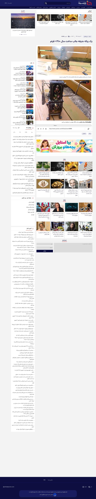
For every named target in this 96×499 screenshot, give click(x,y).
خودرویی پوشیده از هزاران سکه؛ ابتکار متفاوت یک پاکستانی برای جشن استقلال (43, 174)
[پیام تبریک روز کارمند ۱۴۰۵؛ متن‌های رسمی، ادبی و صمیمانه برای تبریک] (85, 226)
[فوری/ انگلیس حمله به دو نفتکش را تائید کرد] (29, 95)
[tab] (24, 34)
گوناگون (90, 11)
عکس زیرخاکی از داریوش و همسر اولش (44, 233)
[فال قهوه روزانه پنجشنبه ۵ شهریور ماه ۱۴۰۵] (85, 207)
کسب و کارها (32, 7)
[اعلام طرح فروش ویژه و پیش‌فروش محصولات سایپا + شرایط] (85, 17)
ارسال (45, 251)
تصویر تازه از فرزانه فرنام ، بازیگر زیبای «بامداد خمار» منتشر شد (72, 234)
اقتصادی (83, 7)
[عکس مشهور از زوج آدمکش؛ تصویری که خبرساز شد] (43, 17)
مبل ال (32, 215)
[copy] (88, 128)
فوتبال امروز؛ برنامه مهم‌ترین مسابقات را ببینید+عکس (23, 275)
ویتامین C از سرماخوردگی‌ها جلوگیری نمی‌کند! (24, 350)
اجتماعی (68, 7)
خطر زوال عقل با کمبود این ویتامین (26, 353)
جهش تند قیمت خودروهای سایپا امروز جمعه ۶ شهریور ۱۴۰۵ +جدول (20, 90)
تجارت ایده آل (31, 210)
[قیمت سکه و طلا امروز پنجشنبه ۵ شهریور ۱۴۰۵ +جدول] (57, 184)
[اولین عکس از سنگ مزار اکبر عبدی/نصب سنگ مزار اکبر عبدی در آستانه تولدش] (57, 226)
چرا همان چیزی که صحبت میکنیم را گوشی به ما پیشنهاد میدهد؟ (20, 74)
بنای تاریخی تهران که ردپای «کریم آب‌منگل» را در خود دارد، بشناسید (86, 191)
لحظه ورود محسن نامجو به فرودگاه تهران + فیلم (20, 107)
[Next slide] (33, 21)
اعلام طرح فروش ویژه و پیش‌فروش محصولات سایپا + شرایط (85, 22)
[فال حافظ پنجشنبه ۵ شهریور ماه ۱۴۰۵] (43, 184)
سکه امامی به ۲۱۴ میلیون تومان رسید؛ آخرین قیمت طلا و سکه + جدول (71, 23)
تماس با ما (10, 3)
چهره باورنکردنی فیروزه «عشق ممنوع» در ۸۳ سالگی (23, 328)
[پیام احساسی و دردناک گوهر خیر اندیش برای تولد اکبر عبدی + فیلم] (57, 207)
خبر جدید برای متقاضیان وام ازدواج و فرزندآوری (23, 193)
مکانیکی (84, 133)
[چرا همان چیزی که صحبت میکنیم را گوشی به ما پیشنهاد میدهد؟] (29, 73)
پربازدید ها (28, 128)
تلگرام (86, 487)
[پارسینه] (84, 3)
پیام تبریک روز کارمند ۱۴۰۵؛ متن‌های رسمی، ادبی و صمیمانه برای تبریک (86, 234)
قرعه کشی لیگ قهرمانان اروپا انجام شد (20, 112)
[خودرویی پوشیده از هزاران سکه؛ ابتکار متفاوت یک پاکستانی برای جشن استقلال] (43, 166)
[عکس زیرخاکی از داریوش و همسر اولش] (43, 226)
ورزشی (59, 7)
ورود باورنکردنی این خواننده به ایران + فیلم (57, 22)
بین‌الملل (73, 7)
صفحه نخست (89, 7)
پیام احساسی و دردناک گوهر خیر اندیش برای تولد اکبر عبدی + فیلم (57, 215)
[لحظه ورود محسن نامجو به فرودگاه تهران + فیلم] (29, 106)
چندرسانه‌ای (39, 7)
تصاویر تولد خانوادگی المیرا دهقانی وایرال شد (23, 137)
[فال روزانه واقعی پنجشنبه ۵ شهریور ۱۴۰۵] (71, 207)
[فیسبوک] (43, 129)
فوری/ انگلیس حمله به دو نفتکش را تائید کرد (20, 96)
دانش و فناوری (52, 7)
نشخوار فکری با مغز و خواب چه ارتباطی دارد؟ (24, 362)
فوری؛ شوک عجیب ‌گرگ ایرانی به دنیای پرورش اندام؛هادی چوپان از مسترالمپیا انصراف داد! (43, 216)
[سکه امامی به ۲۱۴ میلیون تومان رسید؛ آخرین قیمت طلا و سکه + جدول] (71, 17)
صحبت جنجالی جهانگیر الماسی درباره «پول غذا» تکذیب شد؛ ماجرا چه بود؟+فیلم (72, 192)
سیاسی (78, 7)
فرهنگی (63, 7)
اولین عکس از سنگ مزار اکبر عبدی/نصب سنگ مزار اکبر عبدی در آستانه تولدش (57, 234)
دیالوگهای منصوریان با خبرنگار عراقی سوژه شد (23, 163)
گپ (91, 487)
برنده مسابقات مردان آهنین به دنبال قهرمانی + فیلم (23, 422)
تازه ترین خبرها (31, 212)
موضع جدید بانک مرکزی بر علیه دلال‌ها (19, 118)
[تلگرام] (41, 129)
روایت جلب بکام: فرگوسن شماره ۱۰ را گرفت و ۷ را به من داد (19, 123)
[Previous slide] (12, 21)
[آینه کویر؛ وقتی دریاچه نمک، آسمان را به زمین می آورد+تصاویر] (23, 20)
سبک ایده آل (31, 205)
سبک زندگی (45, 7)
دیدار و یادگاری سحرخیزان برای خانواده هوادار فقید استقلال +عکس (20, 68)
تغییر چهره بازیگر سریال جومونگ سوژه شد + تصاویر (23, 234)
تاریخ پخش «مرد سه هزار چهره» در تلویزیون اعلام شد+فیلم (19, 79)
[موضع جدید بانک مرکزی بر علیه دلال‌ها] (29, 117)
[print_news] (46, 129)
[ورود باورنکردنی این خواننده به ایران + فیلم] (57, 17)
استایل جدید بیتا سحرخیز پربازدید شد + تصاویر (23, 139)
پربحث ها (15, 128)
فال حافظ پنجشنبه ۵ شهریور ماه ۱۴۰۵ (43, 191)
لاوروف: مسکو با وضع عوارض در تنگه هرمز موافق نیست (22, 281)
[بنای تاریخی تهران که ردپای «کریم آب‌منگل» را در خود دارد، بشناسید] (85, 184)
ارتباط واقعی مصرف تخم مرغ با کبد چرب (25, 355)
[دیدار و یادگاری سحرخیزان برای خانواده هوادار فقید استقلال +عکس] (29, 68)
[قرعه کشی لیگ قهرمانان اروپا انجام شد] (29, 112)
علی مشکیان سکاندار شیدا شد (27, 301)
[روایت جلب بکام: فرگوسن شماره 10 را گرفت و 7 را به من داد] (29, 123)
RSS (6, 3)
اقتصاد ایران (31, 202)
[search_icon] (46, 3)
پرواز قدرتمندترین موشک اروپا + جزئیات (25, 232)
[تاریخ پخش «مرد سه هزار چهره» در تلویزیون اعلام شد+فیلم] (29, 79)
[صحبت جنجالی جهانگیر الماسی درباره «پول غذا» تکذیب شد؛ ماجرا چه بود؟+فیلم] (71, 184)
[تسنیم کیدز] (64, 146)
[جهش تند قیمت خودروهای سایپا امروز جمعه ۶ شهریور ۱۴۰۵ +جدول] (29, 90)
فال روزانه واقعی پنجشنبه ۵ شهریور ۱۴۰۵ (72, 214)
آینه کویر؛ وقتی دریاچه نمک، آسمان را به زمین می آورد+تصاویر (22, 31)
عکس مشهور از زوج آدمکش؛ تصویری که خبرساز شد (43, 22)
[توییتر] (38, 129)
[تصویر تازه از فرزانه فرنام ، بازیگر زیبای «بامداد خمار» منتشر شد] (71, 226)
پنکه (90, 133)
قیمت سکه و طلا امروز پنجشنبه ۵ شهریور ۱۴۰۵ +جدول (58, 191)
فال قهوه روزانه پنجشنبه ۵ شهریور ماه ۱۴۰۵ (86, 214)
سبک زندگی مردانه (30, 207)
